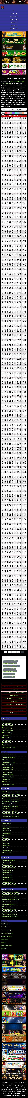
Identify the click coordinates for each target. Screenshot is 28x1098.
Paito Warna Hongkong (9, 757)
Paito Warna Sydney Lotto (18, 1095)
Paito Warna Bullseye (8, 764)
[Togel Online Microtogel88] (14, 957)
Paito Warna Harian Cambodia (11, 899)
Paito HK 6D (14, 25)
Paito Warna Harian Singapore (11, 892)
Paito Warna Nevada (8, 777)
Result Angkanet (5, 927)
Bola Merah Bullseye (8, 870)
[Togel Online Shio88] (14, 1071)
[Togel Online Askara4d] (14, 988)
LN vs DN (15, 707)
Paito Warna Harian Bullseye (10, 902)
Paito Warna (14, 22)
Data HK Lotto (20, 1093)
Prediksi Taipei (7, 742)
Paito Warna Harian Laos (9, 909)
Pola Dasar (14, 701)
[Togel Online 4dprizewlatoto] (14, 1007)
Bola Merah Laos (7, 877)
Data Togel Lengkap (8, 853)
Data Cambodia (7, 831)
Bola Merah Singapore (9, 860)
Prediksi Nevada (7, 745)
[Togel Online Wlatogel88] (14, 1001)
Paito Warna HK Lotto (10, 1093)
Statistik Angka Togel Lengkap (11, 816)
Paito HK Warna (5, 721)
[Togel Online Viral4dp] (14, 72)
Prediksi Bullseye (8, 733)
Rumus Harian (21, 686)
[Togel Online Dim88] (14, 41)
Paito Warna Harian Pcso (9, 904)
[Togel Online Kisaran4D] (14, 53)
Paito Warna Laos (7, 772)
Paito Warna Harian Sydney (10, 897)
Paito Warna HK (7, 1086)
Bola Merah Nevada (8, 882)
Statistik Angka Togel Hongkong (11, 794)
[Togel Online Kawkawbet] (14, 976)
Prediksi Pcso (7, 735)
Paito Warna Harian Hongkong (11, 894)
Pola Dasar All (21, 698)
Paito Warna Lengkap (8, 784)
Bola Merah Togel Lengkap (10, 884)
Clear (22, 652)
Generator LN (8, 686)
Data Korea (6, 838)
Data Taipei (6, 843)
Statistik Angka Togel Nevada (11, 813)
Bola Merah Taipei (8, 880)
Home (14, 10)
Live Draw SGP (14, 16)
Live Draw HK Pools (6, 945)
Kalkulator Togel (14, 712)
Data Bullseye (7, 833)
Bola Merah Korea (8, 875)
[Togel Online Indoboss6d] (14, 963)
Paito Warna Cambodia (9, 762)
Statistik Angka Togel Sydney (11, 796)
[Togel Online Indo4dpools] (14, 1020)
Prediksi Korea (7, 738)
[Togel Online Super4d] (14, 47)
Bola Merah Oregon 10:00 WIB (9, 671)
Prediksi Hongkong (8, 725)
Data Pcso (6, 835)
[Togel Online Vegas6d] (14, 982)
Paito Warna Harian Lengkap (10, 916)
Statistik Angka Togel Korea (10, 806)
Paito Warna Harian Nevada (10, 914)
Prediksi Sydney (7, 728)
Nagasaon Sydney (6, 930)
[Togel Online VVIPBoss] (14, 34)
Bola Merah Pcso (7, 872)
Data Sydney (6, 828)
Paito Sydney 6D (14, 28)
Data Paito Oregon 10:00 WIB (9, 668)
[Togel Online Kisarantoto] (14, 60)
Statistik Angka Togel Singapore (11, 792)
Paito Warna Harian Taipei (10, 911)
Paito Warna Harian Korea (10, 907)
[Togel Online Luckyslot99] (14, 1026)
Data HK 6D (6, 848)
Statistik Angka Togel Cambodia (11, 799)
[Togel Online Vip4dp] (14, 1033)
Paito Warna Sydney (8, 760)
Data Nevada (6, 845)
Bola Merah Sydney (8, 865)
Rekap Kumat (15, 689)
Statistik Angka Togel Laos (10, 809)
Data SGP (14, 1088)
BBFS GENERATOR (15, 684)
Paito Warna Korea (8, 769)
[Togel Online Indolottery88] (14, 1052)
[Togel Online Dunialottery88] (14, 1039)
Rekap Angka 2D (14, 695)
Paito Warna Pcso (8, 767)
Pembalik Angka (8, 704)
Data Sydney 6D (7, 850)
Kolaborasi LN (21, 710)
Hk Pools (3, 948)
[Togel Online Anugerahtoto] (14, 1045)
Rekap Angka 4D (8, 698)
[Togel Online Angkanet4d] (14, 1058)
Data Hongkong (7, 826)
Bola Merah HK (7, 863)
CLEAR (3, 112)
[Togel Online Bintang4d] (14, 995)
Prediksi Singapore (8, 723)
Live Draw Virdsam (6, 924)
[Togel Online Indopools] (14, 1064)
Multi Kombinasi (20, 704)
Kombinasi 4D (8, 710)
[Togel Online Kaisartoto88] (14, 1014)
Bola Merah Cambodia (9, 867)
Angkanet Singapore (6, 936)
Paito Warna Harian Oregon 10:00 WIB (11, 666)
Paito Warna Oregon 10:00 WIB (14, 78)
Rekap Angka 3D (20, 692)
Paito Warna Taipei (8, 774)
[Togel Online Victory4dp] (14, 969)
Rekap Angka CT (8, 692)
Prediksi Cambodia (8, 730)
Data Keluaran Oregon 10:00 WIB (10, 660)
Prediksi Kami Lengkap (9, 747)
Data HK (3, 942)
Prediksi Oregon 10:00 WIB (9, 676)
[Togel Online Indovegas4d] (14, 1077)
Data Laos (6, 840)
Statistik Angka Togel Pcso (10, 804)
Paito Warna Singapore (9, 755)
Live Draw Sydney (14, 19)
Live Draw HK (14, 13)
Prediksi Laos (7, 740)
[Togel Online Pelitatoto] (14, 66)
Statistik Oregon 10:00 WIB (9, 674)
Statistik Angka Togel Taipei (10, 811)
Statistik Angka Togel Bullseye (11, 801)
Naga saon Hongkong (7, 933)
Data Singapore (7, 823)
